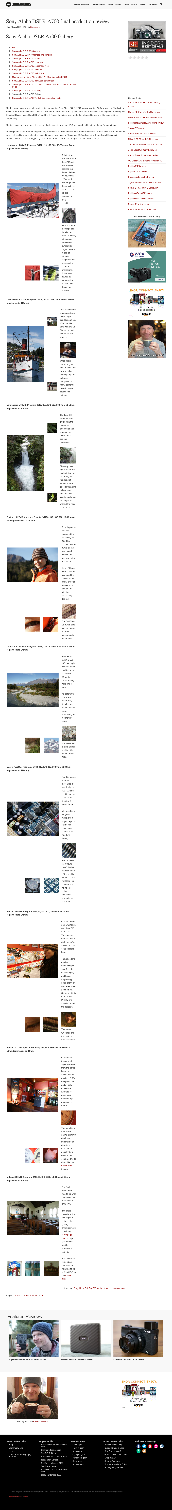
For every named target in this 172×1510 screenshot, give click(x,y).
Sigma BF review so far (138, 204)
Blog (142, 4)
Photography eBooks (114, 1468)
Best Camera (114, 4)
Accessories (78, 1464)
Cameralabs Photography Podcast (20, 1455)
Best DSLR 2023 (48, 1453)
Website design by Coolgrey (18, 1496)
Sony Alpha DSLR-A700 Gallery (26, 90)
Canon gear (78, 1445)
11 (33, 1295)
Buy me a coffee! (40, 1422)
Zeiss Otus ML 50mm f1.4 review (142, 150)
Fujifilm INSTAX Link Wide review (77, 1359)
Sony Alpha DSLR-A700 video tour (27, 62)
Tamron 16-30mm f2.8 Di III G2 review (145, 144)
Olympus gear (79, 1454)
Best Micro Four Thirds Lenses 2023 (54, 1471)
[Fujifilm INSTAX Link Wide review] (86, 1338)
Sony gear (77, 1461)
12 (36, 1295)
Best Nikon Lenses (49, 1466)
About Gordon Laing (114, 1445)
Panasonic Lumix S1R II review (142, 209)
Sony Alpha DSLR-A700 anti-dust (27, 70)
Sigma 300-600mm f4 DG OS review (144, 182)
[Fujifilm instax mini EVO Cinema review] (34, 1338)
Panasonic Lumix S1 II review (141, 177)
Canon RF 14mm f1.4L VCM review (144, 112)
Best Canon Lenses (49, 1460)
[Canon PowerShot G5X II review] (138, 1338)
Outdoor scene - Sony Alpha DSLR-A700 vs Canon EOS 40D (39, 77)
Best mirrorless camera (51, 1450)
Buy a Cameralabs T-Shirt (116, 1464)
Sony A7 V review (136, 128)
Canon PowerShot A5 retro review (143, 155)
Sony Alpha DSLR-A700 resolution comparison (33, 81)
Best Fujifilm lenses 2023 (52, 1463)
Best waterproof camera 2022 (54, 1456)
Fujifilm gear (78, 1448)
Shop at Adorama (112, 1461)
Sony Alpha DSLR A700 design (26, 51)
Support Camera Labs (114, 1448)
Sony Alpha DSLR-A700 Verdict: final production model (36, 98)
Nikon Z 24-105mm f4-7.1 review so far (145, 117)
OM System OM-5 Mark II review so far (145, 161)
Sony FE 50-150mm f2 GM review (143, 188)
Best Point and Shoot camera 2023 (54, 1446)
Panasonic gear (80, 1458)
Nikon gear (77, 1451)
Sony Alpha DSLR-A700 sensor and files (30, 66)
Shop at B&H (110, 1458)
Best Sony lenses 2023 (51, 1475)
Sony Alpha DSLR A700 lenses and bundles (32, 55)
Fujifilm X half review (137, 172)
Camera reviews (81, 4)
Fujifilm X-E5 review (137, 166)
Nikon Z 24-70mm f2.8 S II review (143, 139)
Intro (14, 47)
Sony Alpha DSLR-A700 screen (26, 58)
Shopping (153, 4)
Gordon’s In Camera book (116, 1454)
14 (42, 1295)
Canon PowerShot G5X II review (128, 1359)
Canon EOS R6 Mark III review (142, 134)
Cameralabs (18, 4)
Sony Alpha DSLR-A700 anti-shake (28, 73)
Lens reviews (98, 4)
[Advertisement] (147, 79)
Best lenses (131, 4)
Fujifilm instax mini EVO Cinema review (146, 123)
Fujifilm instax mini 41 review (141, 199)
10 (30, 1295)
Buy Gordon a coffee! (114, 1451)
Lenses (12, 1451)
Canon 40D (66, 1166)
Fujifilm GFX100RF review (140, 193)
